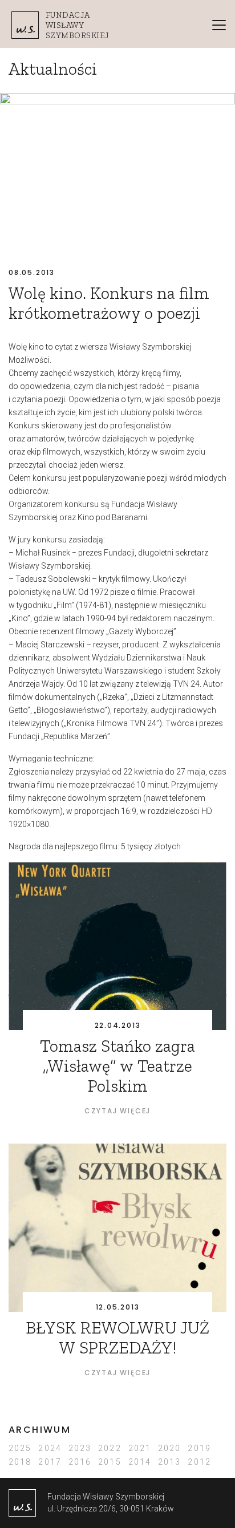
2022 (109, 1448)
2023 (79, 1448)
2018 (20, 1461)
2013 (169, 1461)
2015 (109, 1461)
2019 (199, 1448)
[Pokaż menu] (219, 25)
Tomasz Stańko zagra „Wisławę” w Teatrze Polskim (117, 1066)
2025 (20, 1448)
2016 (79, 1461)
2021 (139, 1448)
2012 (199, 1461)
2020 (169, 1448)
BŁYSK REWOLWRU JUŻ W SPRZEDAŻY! (117, 1338)
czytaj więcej (117, 1111)
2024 (49, 1448)
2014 (139, 1461)
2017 (49, 1461)
